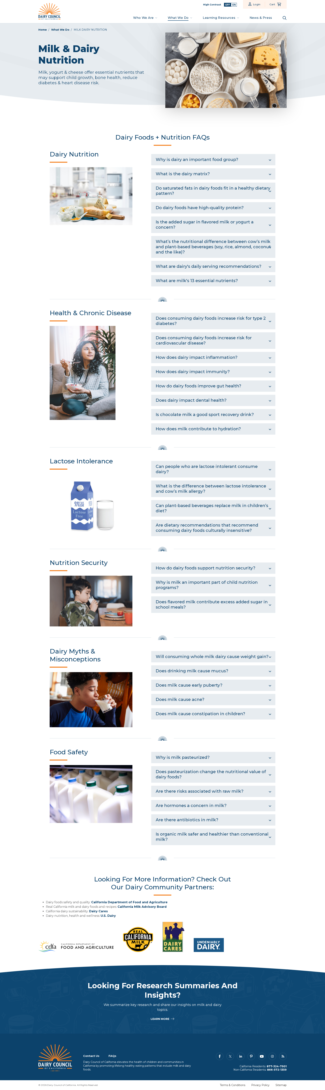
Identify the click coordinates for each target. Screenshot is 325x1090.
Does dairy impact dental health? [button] (191, 400)
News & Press (261, 18)
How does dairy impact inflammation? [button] (197, 357)
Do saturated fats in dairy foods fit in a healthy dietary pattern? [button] (213, 191)
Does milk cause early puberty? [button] (189, 685)
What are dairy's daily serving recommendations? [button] (208, 266)
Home (42, 29)
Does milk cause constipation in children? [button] (200, 713)
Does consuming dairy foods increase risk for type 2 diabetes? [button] (211, 321)
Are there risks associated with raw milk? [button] (200, 791)
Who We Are (143, 18)
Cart (272, 4)
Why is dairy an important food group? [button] (197, 159)
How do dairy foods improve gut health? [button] (198, 386)
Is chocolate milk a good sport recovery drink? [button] (205, 414)
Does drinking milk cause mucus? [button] (192, 670)
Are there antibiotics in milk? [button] (187, 819)
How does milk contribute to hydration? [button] (198, 428)
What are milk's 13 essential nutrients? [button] (197, 280)
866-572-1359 (277, 1069)
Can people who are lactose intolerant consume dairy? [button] (207, 469)
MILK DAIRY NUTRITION (90, 29)
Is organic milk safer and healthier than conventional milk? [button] (212, 837)
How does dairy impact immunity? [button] (193, 371)
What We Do (178, 18)
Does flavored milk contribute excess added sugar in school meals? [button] (212, 604)
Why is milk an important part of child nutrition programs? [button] (207, 585)
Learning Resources (219, 18)
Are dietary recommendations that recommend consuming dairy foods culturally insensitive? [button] (207, 528)
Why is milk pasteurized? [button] (183, 757)
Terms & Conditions (232, 1085)
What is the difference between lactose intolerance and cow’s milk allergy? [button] (211, 489)
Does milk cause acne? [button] (180, 699)
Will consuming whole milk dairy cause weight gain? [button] (212, 656)
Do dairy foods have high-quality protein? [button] (200, 207)
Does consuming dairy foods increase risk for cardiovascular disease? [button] (204, 340)
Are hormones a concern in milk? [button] (191, 805)
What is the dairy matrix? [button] (183, 173)
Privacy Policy (260, 1085)
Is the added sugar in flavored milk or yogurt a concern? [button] (205, 224)
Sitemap (281, 1085)
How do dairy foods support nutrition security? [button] (205, 568)
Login (257, 4)
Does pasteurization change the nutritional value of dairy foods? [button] (211, 774)
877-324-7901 (277, 1066)
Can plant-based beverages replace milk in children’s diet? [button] (212, 508)
